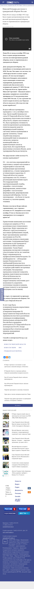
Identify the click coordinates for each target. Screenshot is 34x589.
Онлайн (17, 496)
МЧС (20, 347)
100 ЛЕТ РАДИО (17, 500)
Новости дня (2, 294)
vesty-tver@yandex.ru (8, 532)
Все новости (17, 405)
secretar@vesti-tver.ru (8, 526)
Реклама (18, 493)
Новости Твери (10, 347)
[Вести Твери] (13, 2)
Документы (19, 490)
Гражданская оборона (13, 351)
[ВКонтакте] (4, 357)
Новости (18, 481)
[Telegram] (9, 357)
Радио (17, 487)
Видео (17, 484)
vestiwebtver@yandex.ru (9, 538)
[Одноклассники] (7, 357)
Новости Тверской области (15, 344)
